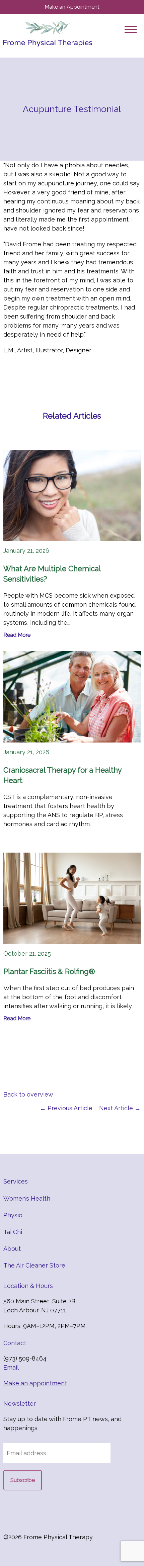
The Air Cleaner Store (34, 1265)
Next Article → (120, 1108)
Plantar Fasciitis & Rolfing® (49, 971)
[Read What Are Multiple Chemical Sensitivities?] (72, 495)
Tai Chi (12, 1231)
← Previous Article (66, 1108)
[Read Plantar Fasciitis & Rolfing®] (72, 898)
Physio (12, 1215)
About (12, 1248)
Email (11, 1367)
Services (15, 1181)
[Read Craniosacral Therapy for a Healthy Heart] (72, 697)
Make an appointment (35, 1383)
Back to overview (28, 1094)
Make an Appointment (72, 7)
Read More (16, 635)
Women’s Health (26, 1198)
